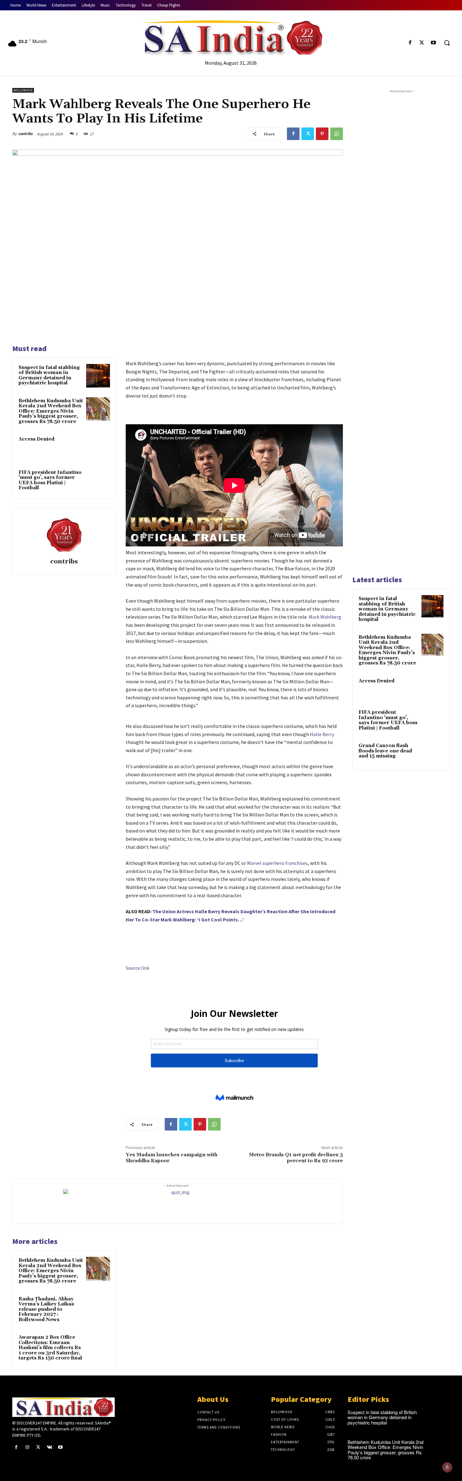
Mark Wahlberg (325, 617)
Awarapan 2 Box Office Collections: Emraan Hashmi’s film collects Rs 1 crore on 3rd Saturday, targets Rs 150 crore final (50, 1347)
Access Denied (36, 439)
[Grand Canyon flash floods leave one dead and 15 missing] (432, 753)
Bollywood (23, 90)
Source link (137, 968)
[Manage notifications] (447, 1467)
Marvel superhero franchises (277, 863)
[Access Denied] (98, 447)
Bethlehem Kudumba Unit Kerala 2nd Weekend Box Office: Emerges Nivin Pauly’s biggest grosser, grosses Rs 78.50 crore (51, 411)
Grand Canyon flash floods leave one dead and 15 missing (385, 751)
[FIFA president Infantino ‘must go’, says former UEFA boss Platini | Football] (98, 481)
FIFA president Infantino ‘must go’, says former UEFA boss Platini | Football (50, 480)
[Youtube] (433, 43)
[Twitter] (422, 43)
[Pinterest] (322, 133)
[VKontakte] (49, 1447)
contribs (25, 133)
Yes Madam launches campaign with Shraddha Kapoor (171, 1158)
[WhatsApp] (336, 133)
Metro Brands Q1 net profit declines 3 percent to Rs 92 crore (296, 1158)
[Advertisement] (401, 331)
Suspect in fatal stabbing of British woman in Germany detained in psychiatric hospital (49, 375)
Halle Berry (322, 734)
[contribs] (64, 534)
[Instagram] (27, 1447)
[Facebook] (410, 43)
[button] (446, 42)
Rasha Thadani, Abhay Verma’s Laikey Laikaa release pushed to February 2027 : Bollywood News (46, 1309)
